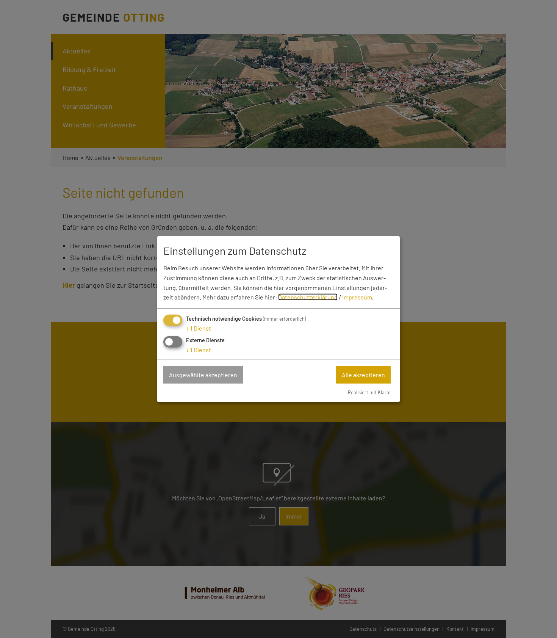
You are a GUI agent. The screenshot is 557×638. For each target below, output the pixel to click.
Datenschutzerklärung (308, 297)
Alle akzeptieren (363, 374)
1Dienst (198, 328)
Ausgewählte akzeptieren (203, 374)
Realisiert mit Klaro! (369, 392)
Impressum (357, 297)
